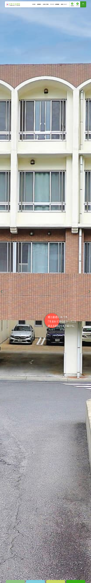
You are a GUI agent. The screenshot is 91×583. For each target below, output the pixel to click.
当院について (64, 4)
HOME (33, 4)
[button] (89, 291)
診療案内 (39, 4)
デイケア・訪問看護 (54, 4)
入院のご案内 (46, 4)
